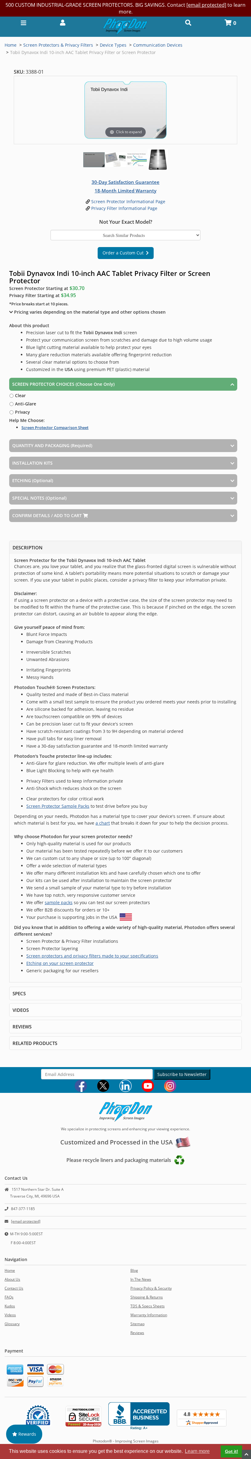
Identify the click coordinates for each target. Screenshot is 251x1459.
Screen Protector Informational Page (127, 201)
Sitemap (137, 1323)
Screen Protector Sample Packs (57, 806)
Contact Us (14, 1288)
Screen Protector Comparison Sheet (54, 427)
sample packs (59, 902)
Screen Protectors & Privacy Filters (58, 45)
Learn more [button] (197, 1451)
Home (11, 45)
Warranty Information (148, 1315)
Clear (20, 395)
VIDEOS (21, 1010)
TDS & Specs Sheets (147, 1306)
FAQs (9, 1297)
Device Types (113, 45)
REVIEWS (22, 1027)
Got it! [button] (231, 1451)
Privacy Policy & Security (151, 1288)
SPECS (19, 993)
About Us (12, 1279)
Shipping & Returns (146, 1297)
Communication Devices (157, 45)
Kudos (10, 1306)
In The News (140, 1279)
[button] (62, 22)
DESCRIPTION (28, 547)
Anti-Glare (25, 404)
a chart (103, 823)
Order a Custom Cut (124, 253)
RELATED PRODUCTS (35, 1043)
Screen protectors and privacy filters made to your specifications (92, 956)
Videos (10, 1315)
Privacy (22, 412)
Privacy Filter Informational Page (123, 208)
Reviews (137, 1332)
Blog (134, 1270)
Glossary (12, 1323)
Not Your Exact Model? (125, 222)
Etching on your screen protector (60, 963)
